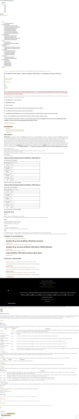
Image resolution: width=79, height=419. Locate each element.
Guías (3, 67)
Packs (3, 40)
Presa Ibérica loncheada (9, 53)
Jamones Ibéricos (5, 24)
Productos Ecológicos (8, 23)
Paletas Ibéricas (5, 34)
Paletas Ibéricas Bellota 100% (10, 35)
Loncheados (4, 49)
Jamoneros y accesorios (9, 57)
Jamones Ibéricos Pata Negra (10, 30)
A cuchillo (4, 45)
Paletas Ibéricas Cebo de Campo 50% (12, 38)
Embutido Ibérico (6, 44)
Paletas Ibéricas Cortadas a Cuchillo (12, 48)
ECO (3, 22)
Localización (7, 60)
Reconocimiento (7, 63)
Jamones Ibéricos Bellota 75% (10, 28)
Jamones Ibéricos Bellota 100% (10, 25)
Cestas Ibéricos (7, 42)
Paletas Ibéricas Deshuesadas (10, 39)
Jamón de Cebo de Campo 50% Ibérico (12, 27)
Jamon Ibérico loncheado (9, 52)
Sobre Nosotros (5, 59)
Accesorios (4, 55)
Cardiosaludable (7, 65)
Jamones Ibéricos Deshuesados (10, 32)
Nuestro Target (7, 62)
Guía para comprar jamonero (10, 58)
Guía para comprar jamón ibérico (11, 33)
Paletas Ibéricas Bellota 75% (10, 37)
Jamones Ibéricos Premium (10, 29)
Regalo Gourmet (7, 64)
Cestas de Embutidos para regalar (11, 43)
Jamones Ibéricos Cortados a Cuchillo (12, 47)
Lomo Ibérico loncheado (9, 54)
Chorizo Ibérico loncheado (9, 50)
